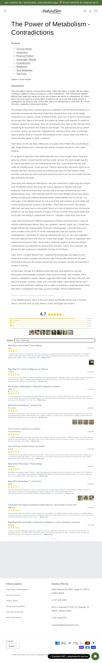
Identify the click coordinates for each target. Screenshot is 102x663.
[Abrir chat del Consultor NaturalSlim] (95, 656)
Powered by (43, 654)
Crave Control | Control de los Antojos (24, 429)
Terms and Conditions (15, 606)
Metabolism (21, 67)
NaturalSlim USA (23, 654)
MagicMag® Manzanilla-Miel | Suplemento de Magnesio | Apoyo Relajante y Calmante (44, 522)
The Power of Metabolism (17, 589)
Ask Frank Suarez (14, 617)
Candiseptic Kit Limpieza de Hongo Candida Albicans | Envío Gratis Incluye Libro (42, 505)
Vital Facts (21, 74)
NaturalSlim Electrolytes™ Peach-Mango (25, 345)
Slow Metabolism (24, 70)
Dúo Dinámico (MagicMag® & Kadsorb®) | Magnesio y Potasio (34, 386)
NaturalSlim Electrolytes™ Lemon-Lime (24, 481)
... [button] (45, 357)
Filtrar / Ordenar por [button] (22, 340)
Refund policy (64, 654)
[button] (5, 11)
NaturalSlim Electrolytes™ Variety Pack (24, 405)
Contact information (89, 657)
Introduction (22, 52)
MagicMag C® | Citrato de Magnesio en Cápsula (28, 369)
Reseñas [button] (10, 340)
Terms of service (90, 654)
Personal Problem (25, 56)
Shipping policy (75, 657)
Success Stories (24, 49)
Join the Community (14, 612)
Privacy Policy (12, 601)
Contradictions (23, 63)
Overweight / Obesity (26, 59)
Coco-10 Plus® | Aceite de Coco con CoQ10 (26, 446)
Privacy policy (77, 654)
